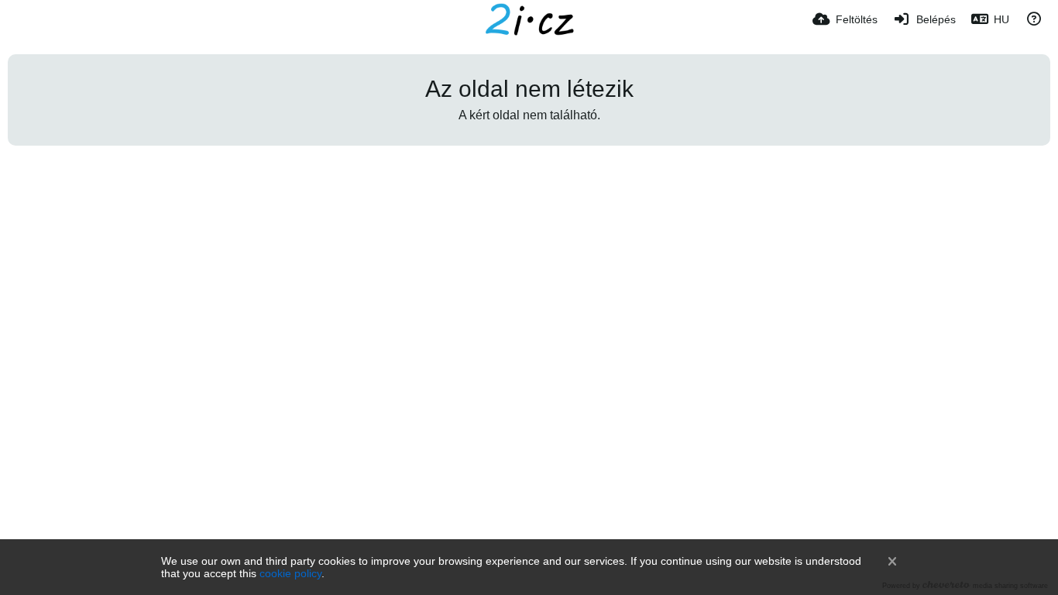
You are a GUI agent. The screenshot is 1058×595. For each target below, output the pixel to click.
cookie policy (290, 573)
